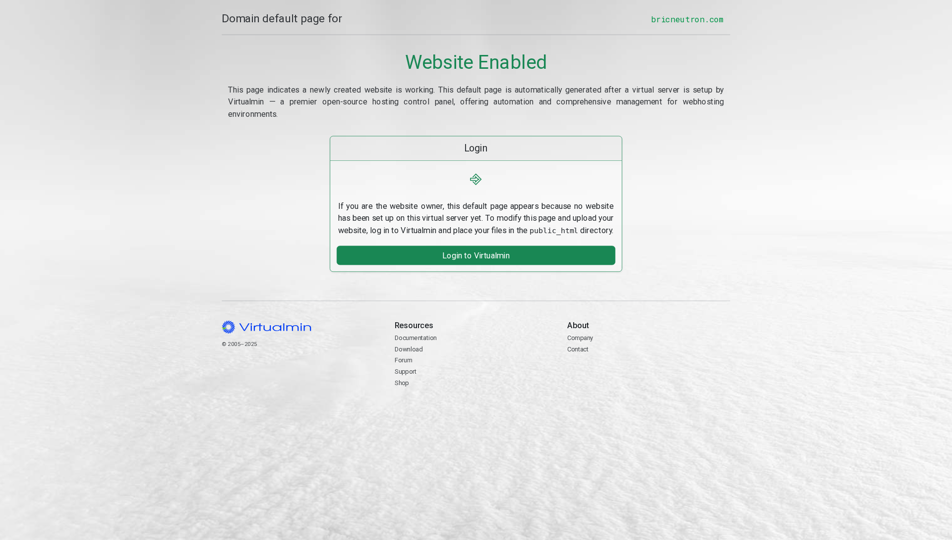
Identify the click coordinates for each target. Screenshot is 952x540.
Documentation (416, 338)
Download (409, 348)
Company (580, 338)
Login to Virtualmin (475, 255)
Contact (578, 348)
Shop (402, 382)
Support (406, 371)
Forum (404, 360)
